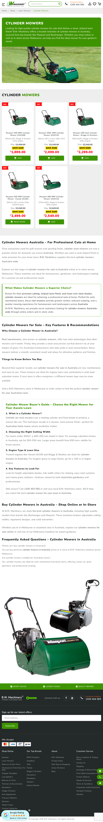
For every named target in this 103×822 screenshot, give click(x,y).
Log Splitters (7, 777)
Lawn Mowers (24, 11)
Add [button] (20, 158)
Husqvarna (31, 775)
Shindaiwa (31, 778)
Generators (6, 787)
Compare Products (84, 791)
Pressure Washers (9, 798)
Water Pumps (7, 805)
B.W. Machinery (58, 757)
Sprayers (5, 801)
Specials (5, 757)
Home (4, 11)
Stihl (29, 764)
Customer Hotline (76, 2)
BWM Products (33, 757)
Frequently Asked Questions (88, 787)
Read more (19, 222)
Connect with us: (52, 698)
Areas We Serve (58, 768)
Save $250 (85, 148)
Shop (12, 11)
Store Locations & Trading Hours (87, 758)
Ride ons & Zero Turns (11, 764)
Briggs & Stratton (34, 771)
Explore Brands (33, 785)
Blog (53, 771)
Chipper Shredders (9, 773)
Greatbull (31, 761)
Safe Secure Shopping (61, 764)
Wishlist (79, 794)
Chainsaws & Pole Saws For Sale (13, 769)
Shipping (80, 766)
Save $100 (17, 148)
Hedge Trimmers (9, 791)
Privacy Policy (57, 761)
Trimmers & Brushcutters (12, 784)
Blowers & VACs (9, 780)
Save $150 (17, 211)
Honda (29, 768)
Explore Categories (9, 808)
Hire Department (9, 794)
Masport (30, 782)
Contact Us (81, 763)
